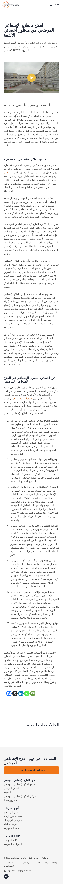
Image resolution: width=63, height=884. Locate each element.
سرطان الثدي (11, 812)
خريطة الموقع (9, 866)
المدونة (7, 792)
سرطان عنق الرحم (13, 816)
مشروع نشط (10, 800)
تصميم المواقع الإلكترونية (21, 870)
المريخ (6, 870)
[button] (55, 5)
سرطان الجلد (10, 824)
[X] (15, 693)
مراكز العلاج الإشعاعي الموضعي (20, 796)
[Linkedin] (21, 693)
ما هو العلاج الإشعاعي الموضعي (19, 784)
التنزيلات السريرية (13, 844)
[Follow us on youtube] (6, 876)
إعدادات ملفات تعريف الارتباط (31, 862)
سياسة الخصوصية (10, 862)
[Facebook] (9, 693)
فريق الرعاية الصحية (22, 398)
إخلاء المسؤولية (11, 828)
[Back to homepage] (10, 4)
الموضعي (8, 172)
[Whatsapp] (27, 693)
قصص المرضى (11, 788)
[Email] (32, 693)
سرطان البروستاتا (13, 820)
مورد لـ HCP (10, 840)
